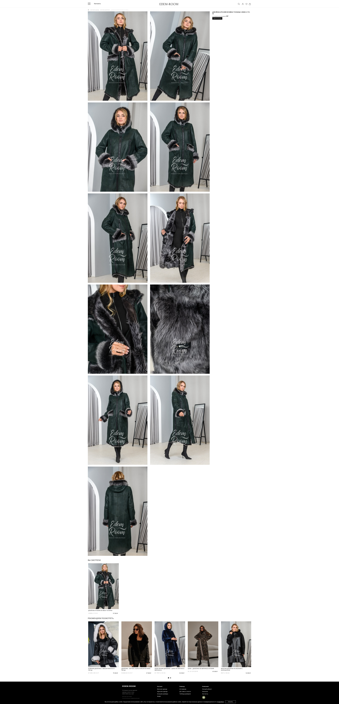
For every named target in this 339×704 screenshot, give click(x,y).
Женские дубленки (105, 10)
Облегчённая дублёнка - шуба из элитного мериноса (169, 669)
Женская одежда (94, 10)
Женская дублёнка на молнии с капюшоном (232, 669)
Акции (159, 696)
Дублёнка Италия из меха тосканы (100, 610)
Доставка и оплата (185, 691)
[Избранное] (245, 4)
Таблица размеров (185, 694)
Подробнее (220, 702)
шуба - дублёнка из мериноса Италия (201, 668)
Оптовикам (182, 689)
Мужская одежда (162, 691)
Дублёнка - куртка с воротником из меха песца (135, 669)
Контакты (205, 694)
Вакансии (205, 691)
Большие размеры (162, 694)
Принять (230, 702)
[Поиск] (238, 4)
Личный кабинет (207, 689)
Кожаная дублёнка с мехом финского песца (101, 669)
